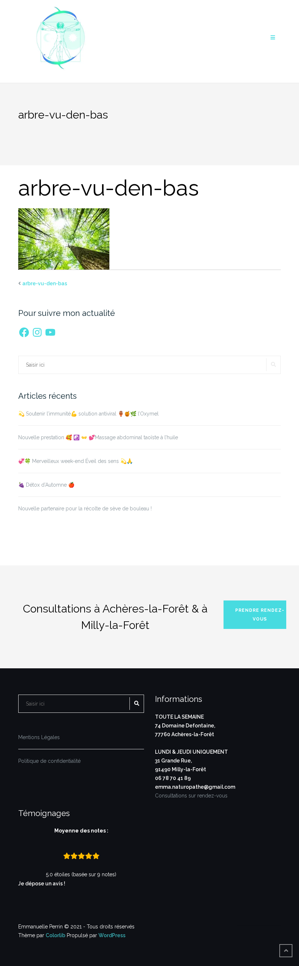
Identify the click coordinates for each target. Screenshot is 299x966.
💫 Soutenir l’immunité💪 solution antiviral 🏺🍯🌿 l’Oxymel (88, 414)
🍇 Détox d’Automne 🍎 (46, 485)
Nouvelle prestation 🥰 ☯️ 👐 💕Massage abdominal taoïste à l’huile (98, 437)
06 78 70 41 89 (173, 778)
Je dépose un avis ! (42, 883)
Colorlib (55, 935)
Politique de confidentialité (49, 761)
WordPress (111, 935)
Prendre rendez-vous (259, 615)
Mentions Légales (39, 737)
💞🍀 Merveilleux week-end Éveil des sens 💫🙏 (75, 461)
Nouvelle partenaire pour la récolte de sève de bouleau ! (85, 508)
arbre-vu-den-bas (44, 283)
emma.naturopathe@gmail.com (195, 787)
